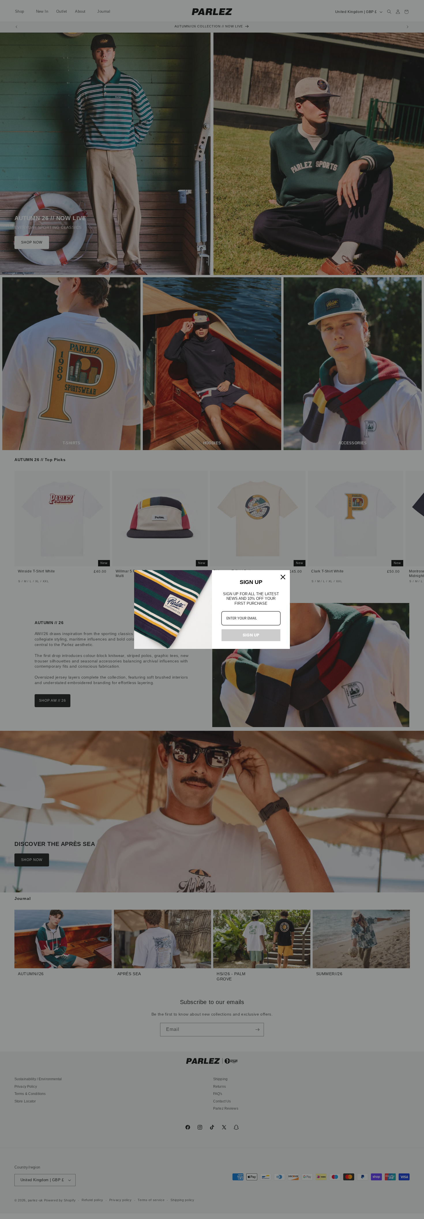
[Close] (283, 577)
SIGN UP (251, 635)
